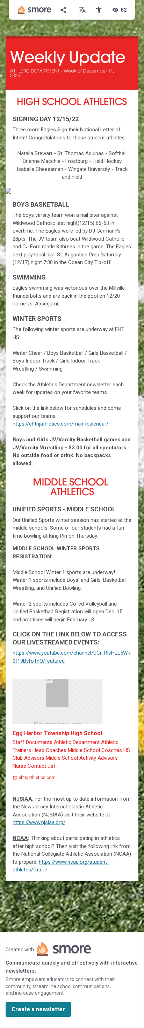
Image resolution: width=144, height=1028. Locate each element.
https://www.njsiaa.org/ (39, 822)
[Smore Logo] (34, 9)
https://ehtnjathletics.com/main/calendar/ (60, 424)
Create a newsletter (38, 1009)
